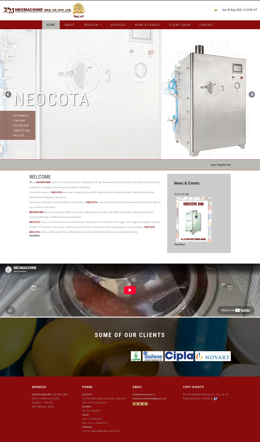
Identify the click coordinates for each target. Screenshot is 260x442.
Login (213, 164)
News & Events (147, 25)
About (70, 25)
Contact (206, 25)
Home (51, 25)
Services (118, 25)
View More (34, 235)
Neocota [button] (91, 25)
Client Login (179, 25)
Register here (224, 164)
